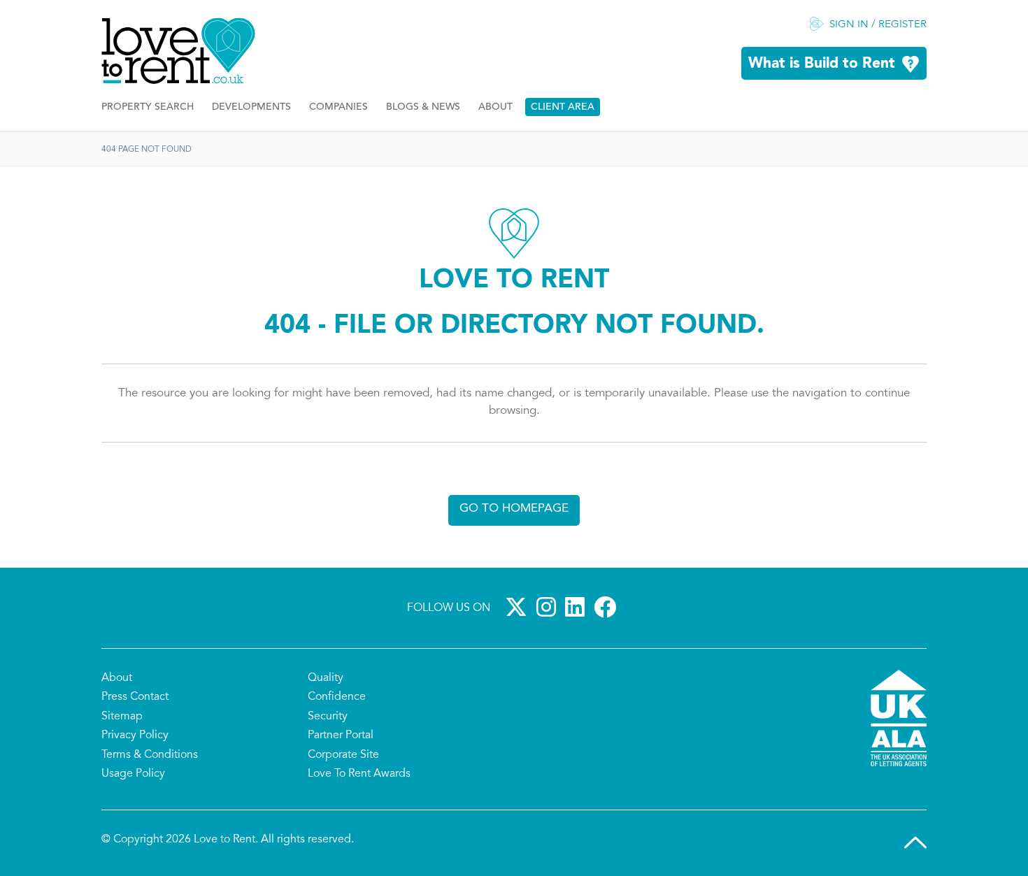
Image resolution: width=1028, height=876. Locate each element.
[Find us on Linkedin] (577, 607)
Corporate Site (343, 755)
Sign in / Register (878, 25)
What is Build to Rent (821, 64)
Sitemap (122, 716)
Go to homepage (514, 509)
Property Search (147, 107)
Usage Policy (133, 774)
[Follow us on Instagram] (549, 607)
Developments (251, 107)
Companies (338, 107)
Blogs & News (423, 107)
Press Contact (135, 697)
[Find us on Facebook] (608, 607)
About (495, 107)
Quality (325, 678)
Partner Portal (340, 735)
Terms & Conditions (149, 755)
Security (328, 716)
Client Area (562, 107)
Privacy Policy (135, 735)
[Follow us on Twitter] (519, 607)
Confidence (337, 697)
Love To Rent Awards (359, 774)
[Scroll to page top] (915, 842)
